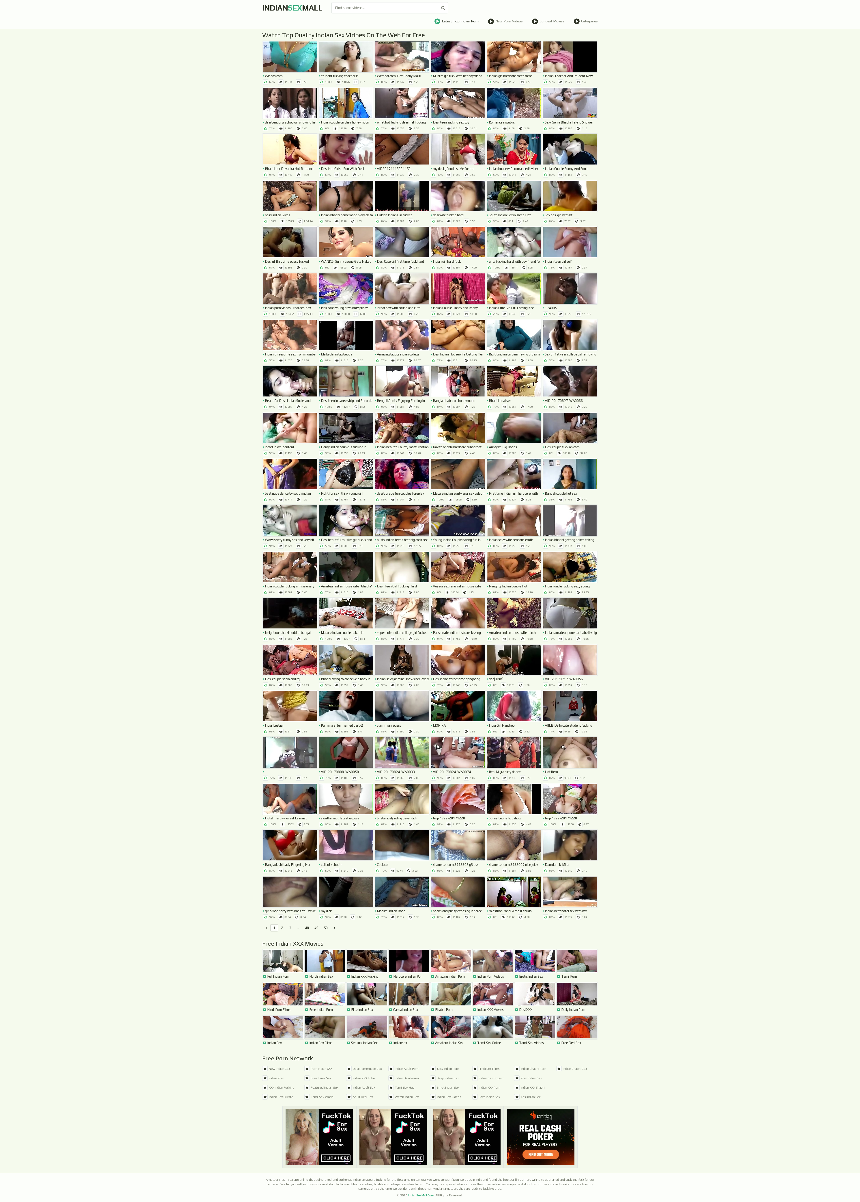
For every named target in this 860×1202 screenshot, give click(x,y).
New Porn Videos (509, 21)
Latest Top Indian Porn (460, 21)
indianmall (292, 7)
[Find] (443, 7)
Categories (589, 21)
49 (316, 928)
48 (307, 928)
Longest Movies (552, 21)
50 (326, 928)
